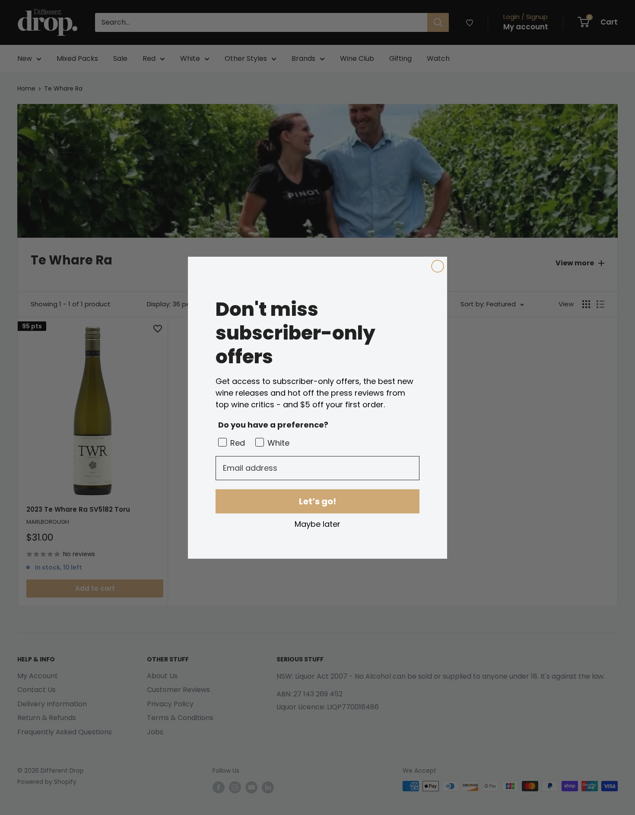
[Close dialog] (438, 266)
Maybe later (317, 523)
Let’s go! (317, 501)
